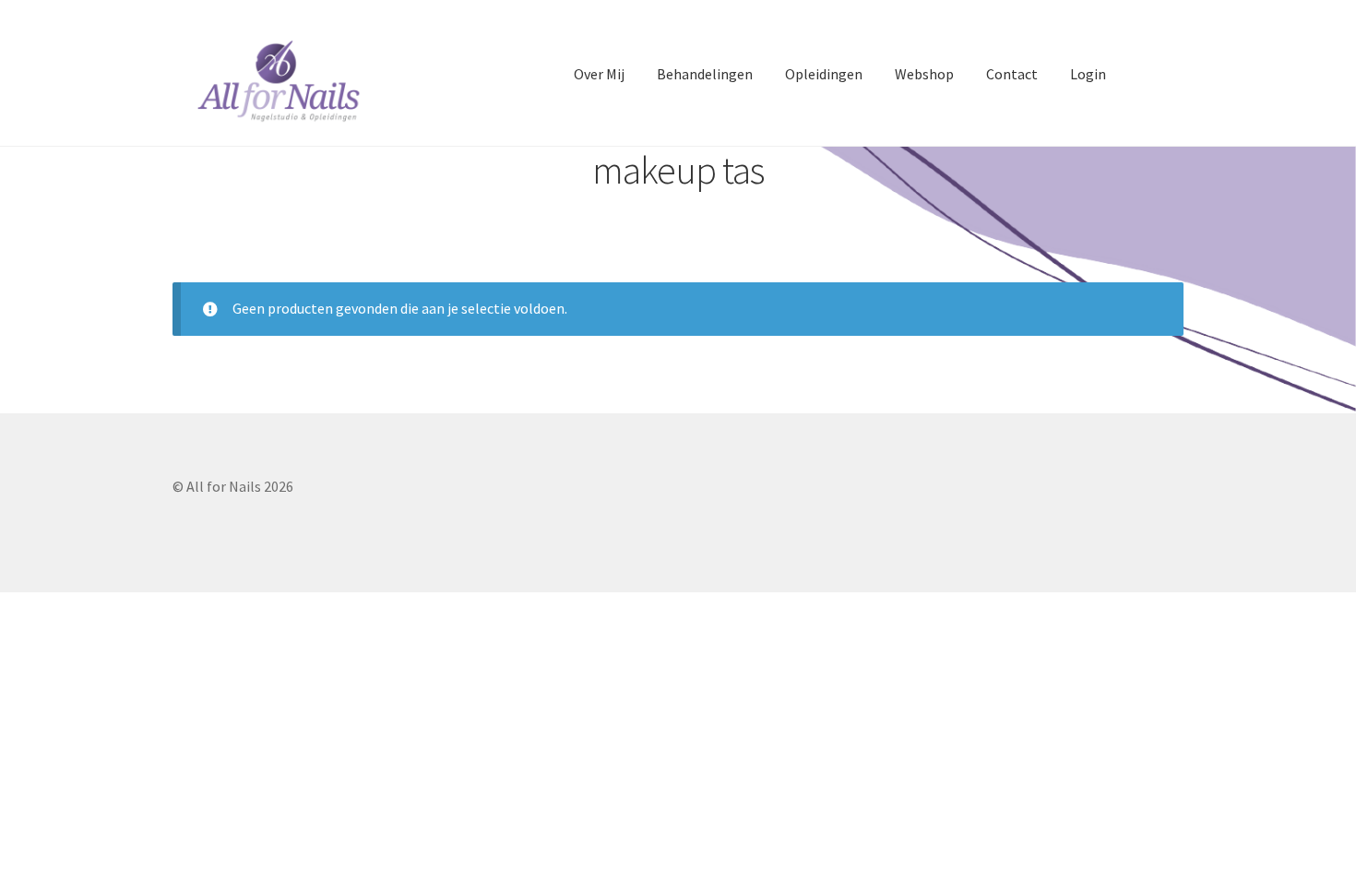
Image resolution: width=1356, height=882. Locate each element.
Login (1088, 74)
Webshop (924, 74)
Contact (1012, 74)
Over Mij (599, 74)
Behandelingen (705, 74)
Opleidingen (823, 74)
